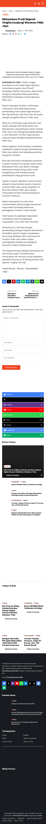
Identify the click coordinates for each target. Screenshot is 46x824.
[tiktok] (30, 683)
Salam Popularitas (29, 738)
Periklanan (21, 818)
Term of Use (18, 821)
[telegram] (26, 683)
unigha (5, 271)
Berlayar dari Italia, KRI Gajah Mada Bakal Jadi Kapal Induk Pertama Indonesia (26, 494)
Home (4, 11)
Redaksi (26, 735)
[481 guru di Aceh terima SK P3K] (6, 702)
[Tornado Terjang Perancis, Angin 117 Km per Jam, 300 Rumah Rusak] (6, 503)
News (11, 11)
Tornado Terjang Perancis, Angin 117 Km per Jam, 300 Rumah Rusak (27, 504)
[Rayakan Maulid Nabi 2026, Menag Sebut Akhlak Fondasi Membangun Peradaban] (6, 513)
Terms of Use (28, 741)
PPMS (4, 738)
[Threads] (34, 683)
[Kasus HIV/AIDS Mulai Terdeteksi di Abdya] (6, 484)
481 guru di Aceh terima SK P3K (23, 704)
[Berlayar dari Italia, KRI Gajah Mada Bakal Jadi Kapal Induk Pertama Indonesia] (6, 493)
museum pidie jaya (9, 268)
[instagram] (13, 683)
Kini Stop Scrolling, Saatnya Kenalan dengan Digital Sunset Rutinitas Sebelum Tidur (22, 471)
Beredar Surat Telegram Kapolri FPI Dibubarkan (24, 723)
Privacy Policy (7, 741)
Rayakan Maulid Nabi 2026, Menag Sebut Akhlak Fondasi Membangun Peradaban (26, 514)
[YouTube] (17, 683)
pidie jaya (20, 268)
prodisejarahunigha (31, 268)
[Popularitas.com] (8, 3)
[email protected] (10, 671)
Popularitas (10, 30)
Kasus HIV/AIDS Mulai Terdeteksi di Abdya (26, 484)
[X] (8, 683)
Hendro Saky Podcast (34, 818)
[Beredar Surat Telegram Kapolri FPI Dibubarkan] (6, 722)
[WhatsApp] (21, 683)
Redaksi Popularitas (12, 475)
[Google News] (38, 683)
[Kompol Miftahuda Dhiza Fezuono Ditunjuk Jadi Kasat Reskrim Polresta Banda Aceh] (6, 712)
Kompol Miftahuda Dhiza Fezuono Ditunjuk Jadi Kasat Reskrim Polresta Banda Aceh (27, 713)
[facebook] (4, 683)
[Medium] (4, 688)
